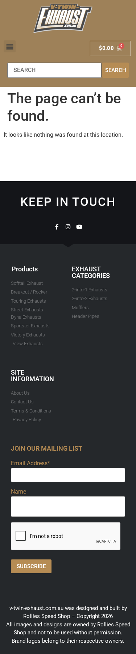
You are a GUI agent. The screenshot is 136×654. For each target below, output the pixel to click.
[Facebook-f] (56, 227)
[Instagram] (68, 227)
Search (115, 70)
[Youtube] (79, 227)
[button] (10, 46)
